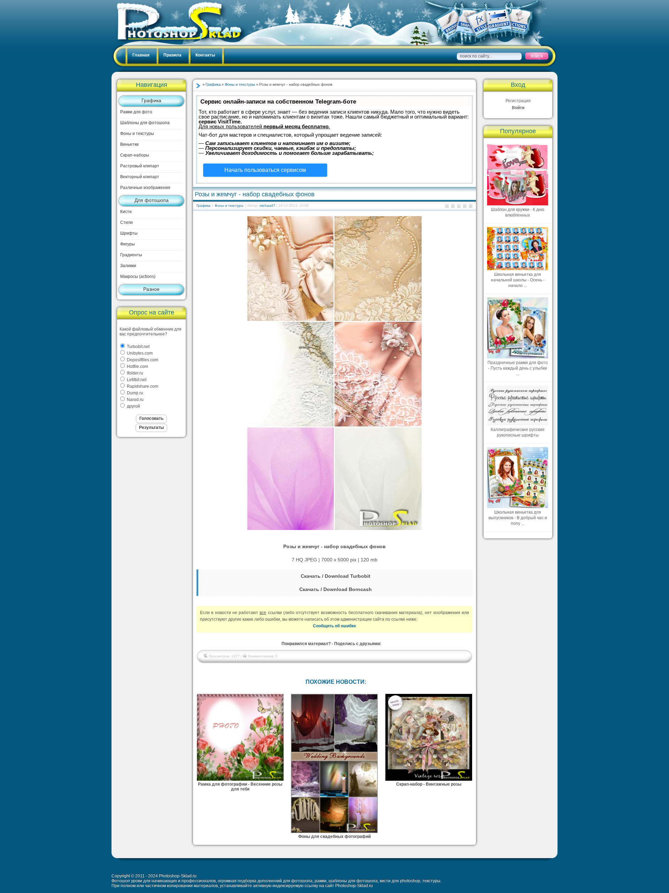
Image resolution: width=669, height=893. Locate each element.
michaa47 (267, 205)
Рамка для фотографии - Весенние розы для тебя (240, 787)
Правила (172, 55)
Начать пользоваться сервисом (265, 170)
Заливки (128, 265)
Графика (151, 100)
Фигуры (127, 244)
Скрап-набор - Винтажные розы (428, 784)
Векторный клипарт (139, 176)
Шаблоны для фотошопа (145, 122)
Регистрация (518, 100)
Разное (151, 289)
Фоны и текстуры (137, 133)
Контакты (205, 55)
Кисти (126, 211)
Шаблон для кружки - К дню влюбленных (517, 212)
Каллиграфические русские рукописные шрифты (518, 432)
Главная (140, 55)
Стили (126, 222)
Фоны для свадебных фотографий (334, 836)
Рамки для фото (136, 111)
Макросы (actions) (137, 276)
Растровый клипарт (139, 166)
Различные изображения (145, 187)
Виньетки (129, 144)
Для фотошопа (151, 200)
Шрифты (129, 233)
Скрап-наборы (134, 155)
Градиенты (131, 254)
